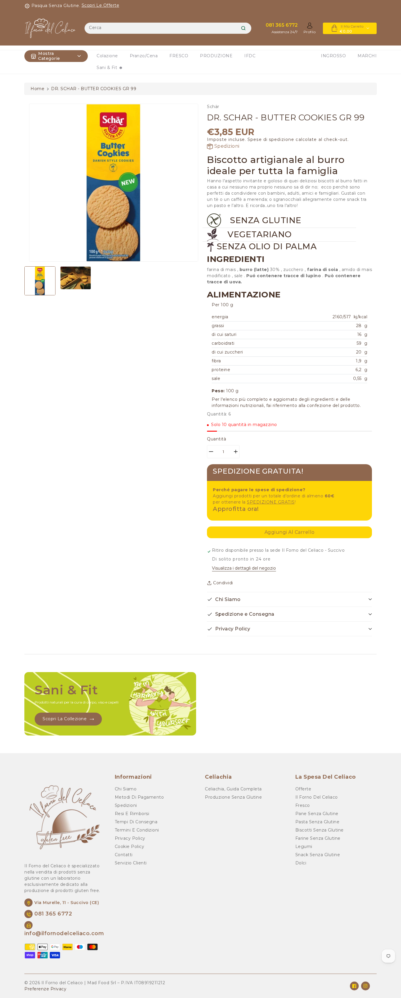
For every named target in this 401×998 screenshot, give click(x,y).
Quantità (216, 439)
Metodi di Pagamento (139, 797)
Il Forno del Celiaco (316, 797)
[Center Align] (33, 56)
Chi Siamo (126, 789)
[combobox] (168, 28)
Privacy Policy (130, 838)
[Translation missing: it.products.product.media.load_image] (39, 280)
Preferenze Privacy (45, 989)
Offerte (303, 789)
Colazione (107, 55)
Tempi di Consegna (136, 821)
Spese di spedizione (270, 139)
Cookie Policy (129, 846)
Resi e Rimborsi (132, 813)
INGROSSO (333, 55)
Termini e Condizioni (137, 830)
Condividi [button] (223, 582)
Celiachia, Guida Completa (233, 789)
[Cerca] (243, 28)
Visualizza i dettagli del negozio (244, 568)
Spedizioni (226, 146)
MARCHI (367, 55)
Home (37, 88)
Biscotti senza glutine (319, 830)
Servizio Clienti (131, 863)
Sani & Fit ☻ (110, 67)
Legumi (303, 846)
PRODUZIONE (216, 55)
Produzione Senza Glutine (233, 797)
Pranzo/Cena (144, 55)
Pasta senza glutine (317, 821)
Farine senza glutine (318, 838)
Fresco (302, 805)
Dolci (300, 863)
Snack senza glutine (317, 854)
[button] (289, 599)
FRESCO (178, 55)
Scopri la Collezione (65, 718)
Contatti (124, 854)
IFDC (249, 55)
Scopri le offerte (100, 5)
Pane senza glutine (316, 813)
